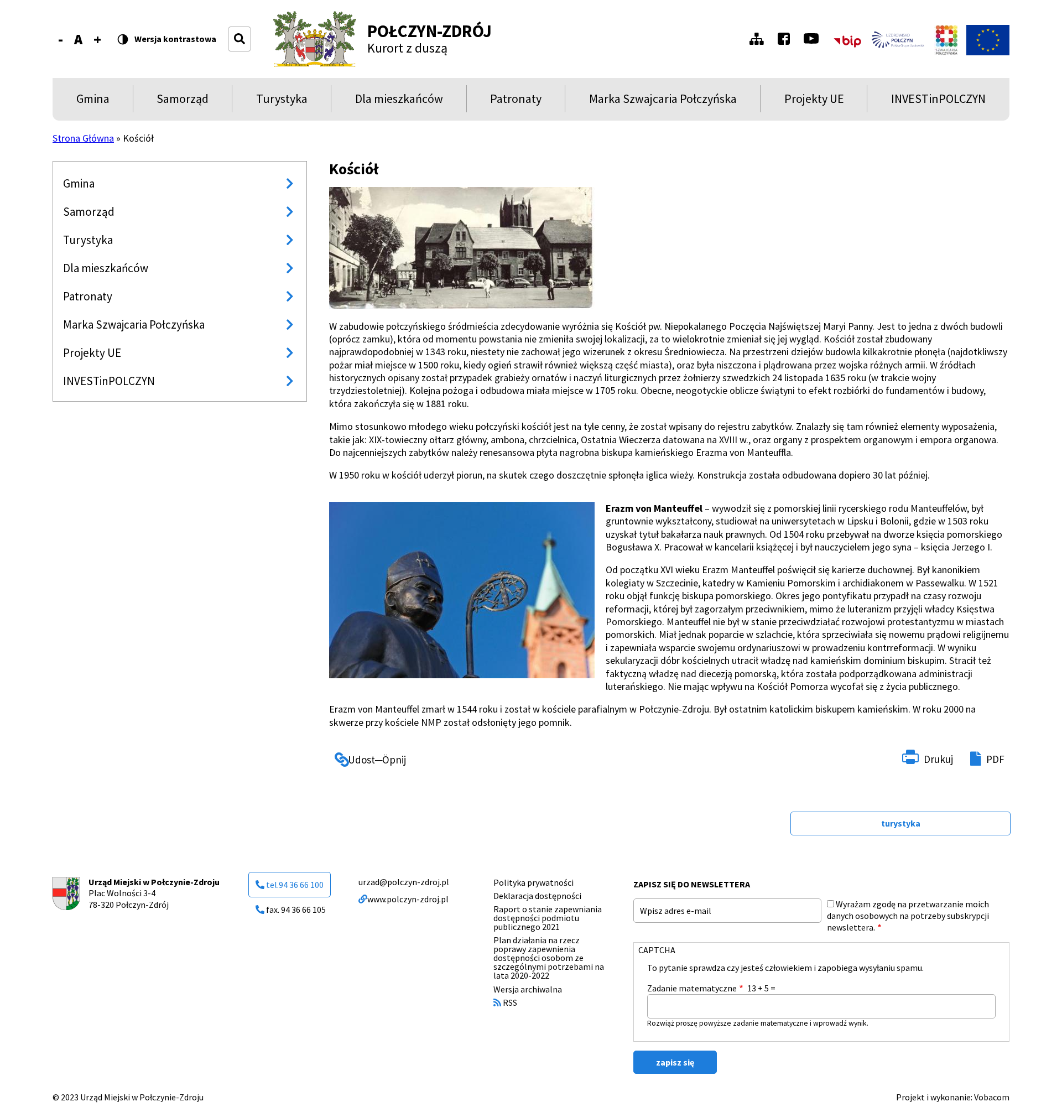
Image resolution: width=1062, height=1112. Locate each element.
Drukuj (938, 759)
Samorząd (183, 101)
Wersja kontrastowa (175, 39)
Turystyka (282, 101)
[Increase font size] (97, 39)
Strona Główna (83, 138)
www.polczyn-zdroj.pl (408, 899)
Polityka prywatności (533, 882)
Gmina (95, 101)
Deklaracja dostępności (537, 895)
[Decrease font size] (60, 39)
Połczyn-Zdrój (429, 30)
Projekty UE (814, 101)
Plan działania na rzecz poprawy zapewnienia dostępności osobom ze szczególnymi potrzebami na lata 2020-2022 (548, 957)
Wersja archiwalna (527, 989)
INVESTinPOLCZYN (938, 101)
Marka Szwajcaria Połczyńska (663, 101)
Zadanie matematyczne (692, 988)
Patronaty (516, 101)
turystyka (900, 823)
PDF (995, 759)
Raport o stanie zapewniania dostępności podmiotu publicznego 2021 (547, 917)
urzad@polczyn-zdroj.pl (403, 881)
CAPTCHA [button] (656, 949)
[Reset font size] (78, 39)
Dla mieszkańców (399, 101)
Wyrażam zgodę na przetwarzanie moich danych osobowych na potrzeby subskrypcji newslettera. (908, 915)
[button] (462, 248)
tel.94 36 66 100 (295, 884)
